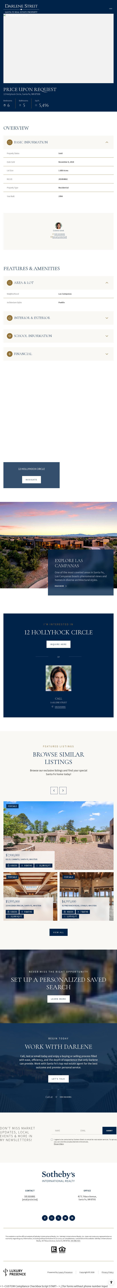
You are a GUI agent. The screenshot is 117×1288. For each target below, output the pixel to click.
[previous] (54, 790)
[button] (58, 1079)
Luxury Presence (65, 1272)
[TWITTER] (58, 1218)
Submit (109, 1131)
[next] (62, 790)
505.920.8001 (59, 234)
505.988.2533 (75, 1241)
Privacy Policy (59, 1144)
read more (59, 586)
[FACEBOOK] (45, 1218)
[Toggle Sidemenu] (111, 8)
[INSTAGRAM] (52, 1218)
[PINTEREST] (72, 1218)
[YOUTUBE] (65, 1218)
